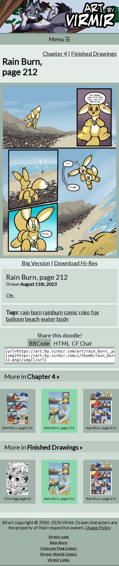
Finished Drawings (94, 53)
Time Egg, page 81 (17, 498)
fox (95, 312)
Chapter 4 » (43, 376)
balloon (15, 319)
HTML (61, 343)
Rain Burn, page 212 (59, 428)
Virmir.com (59, 537)
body (63, 319)
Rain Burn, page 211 (101, 428)
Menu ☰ (59, 39)
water (48, 319)
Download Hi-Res (76, 263)
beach (32, 319)
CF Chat (82, 343)
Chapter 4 (55, 53)
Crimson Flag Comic (58, 548)
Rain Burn (59, 542)
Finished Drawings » (55, 447)
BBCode (39, 343)
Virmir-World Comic (58, 554)
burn (36, 312)
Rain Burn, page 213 (17, 428)
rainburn (53, 312)
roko (84, 312)
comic (71, 312)
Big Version (36, 263)
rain (25, 312)
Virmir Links (59, 560)
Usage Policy (98, 527)
